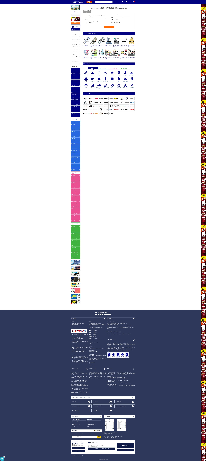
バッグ (86, 87)
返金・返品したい (90, 426)
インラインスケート (75, 106)
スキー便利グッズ (75, 254)
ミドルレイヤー (74, 87)
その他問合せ (96, 410)
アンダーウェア (74, 97)
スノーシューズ (92, 87)
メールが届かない (119, 401)
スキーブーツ (74, 71)
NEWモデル (132, 87)
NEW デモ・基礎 (74, 41)
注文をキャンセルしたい (76, 426)
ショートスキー (74, 51)
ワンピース (73, 145)
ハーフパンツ (74, 92)
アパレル (73, 169)
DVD (72, 111)
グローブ (73, 78)
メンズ (95, 15)
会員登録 (75, 22)
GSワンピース (105, 81)
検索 (112, 2)
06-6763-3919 (94, 443)
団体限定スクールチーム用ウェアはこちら (102, 448)
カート (134, 2)
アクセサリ (73, 113)
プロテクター (74, 138)
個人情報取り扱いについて (83, 455)
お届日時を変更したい (76, 424)
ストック (73, 73)
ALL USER (91, 15)
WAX (73, 155)
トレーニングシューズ (99, 88)
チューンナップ (132, 75)
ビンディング (74, 68)
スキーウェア (74, 85)
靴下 (72, 245)
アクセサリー (74, 220)
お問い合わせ (126, 445)
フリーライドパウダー (75, 49)
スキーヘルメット (75, 240)
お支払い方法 (74, 401)
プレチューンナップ (75, 66)
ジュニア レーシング (75, 39)
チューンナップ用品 (75, 104)
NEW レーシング (74, 34)
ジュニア (104, 15)
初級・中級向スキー (75, 61)
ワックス (73, 101)
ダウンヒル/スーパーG (75, 46)
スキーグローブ (74, 238)
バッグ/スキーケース (75, 99)
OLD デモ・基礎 (74, 44)
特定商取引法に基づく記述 (75, 455)
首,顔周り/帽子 (74, 94)
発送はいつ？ (96, 401)
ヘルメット (73, 80)
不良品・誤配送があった (91, 424)
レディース (99, 15)
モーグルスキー (74, 54)
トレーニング (74, 162)
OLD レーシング (74, 36)
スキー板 (73, 29)
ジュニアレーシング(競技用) (75, 258)
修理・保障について (75, 410)
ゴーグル (73, 75)
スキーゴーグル (74, 235)
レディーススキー (75, 56)
